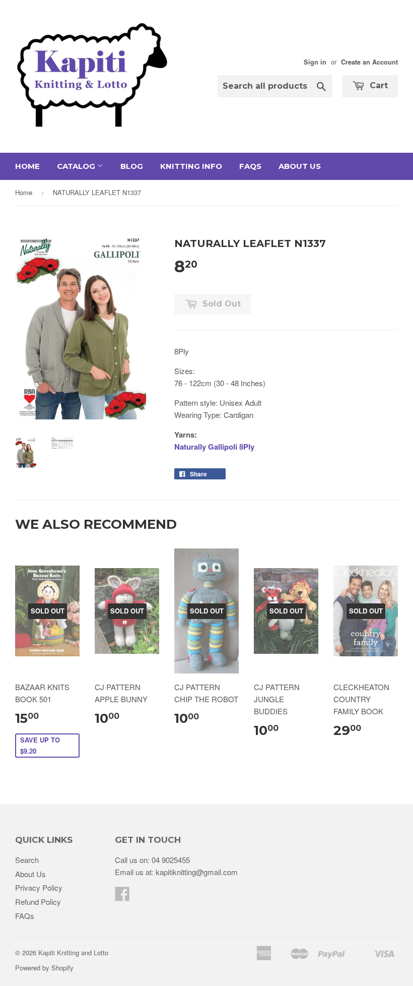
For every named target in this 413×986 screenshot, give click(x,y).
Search (27, 859)
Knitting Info (191, 166)
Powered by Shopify (44, 967)
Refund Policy (38, 901)
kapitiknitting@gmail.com (197, 872)
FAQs (250, 166)
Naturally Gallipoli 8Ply (214, 446)
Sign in (315, 62)
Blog (131, 166)
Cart (377, 85)
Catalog (77, 166)
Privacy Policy (38, 887)
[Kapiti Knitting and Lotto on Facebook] (122, 896)
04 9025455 (171, 859)
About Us (300, 166)
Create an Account (369, 62)
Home (27, 166)
